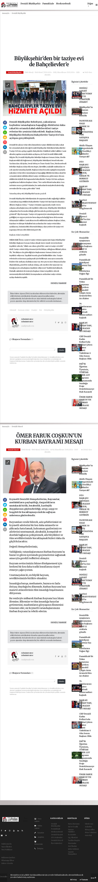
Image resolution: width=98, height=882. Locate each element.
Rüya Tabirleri (90, 832)
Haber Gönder (7, 863)
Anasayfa (6, 13)
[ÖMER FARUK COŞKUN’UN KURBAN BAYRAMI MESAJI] (34, 475)
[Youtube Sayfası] (14, 831)
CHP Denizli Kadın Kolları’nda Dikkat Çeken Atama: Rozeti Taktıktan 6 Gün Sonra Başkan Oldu (85, 347)
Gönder (61, 350)
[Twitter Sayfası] (6, 831)
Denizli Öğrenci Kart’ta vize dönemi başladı (84, 219)
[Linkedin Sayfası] (19, 831)
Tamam (84, 880)
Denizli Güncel (17, 427)
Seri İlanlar (72, 846)
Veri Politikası (6, 850)
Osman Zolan (29, 243)
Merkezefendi (63, 3)
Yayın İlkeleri (6, 847)
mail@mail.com (27, 326)
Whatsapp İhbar (7, 860)
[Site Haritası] (3, 835)
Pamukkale (48, 3)
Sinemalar (72, 843)
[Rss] (23, 831)
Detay (74, 880)
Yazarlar (40, 833)
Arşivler (40, 837)
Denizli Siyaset (57, 835)
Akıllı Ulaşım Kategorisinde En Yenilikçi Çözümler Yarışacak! (86, 151)
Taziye (12, 151)
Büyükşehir (42, 148)
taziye (44, 145)
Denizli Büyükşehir (31, 3)
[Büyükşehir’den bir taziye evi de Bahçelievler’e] (34, 98)
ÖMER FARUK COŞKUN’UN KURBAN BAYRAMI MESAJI (85, 402)
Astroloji (88, 835)
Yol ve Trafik (73, 827)
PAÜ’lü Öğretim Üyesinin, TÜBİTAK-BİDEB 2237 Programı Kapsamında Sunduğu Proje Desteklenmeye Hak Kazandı (86, 378)
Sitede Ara (89, 824)
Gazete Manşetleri (72, 853)
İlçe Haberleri (56, 843)
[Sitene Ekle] (7, 835)
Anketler (88, 827)
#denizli (13, 310)
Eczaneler (72, 835)
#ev (40, 310)
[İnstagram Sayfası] (10, 831)
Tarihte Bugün (74, 840)
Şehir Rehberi (73, 849)
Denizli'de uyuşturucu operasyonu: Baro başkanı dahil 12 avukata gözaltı (85, 246)
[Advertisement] (49, 35)
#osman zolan (23, 310)
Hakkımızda (6, 844)
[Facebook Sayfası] (2, 831)
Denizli (34, 148)
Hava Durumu (73, 824)
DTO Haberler (57, 837)
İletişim (40, 848)
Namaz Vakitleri (71, 830)
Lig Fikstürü (73, 837)
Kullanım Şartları (8, 857)
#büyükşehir (49, 310)
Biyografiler (90, 829)
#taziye (34, 310)
